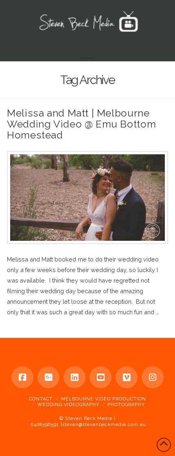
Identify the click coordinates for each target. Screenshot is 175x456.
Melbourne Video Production (103, 399)
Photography (126, 404)
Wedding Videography (68, 404)
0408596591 (45, 424)
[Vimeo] (127, 377)
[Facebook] (22, 377)
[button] (87, 51)
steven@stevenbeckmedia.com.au (104, 424)
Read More (23, 322)
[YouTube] (101, 377)
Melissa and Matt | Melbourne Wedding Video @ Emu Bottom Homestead (81, 124)
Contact (40, 399)
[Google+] (48, 377)
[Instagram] (153, 377)
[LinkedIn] (74, 377)
